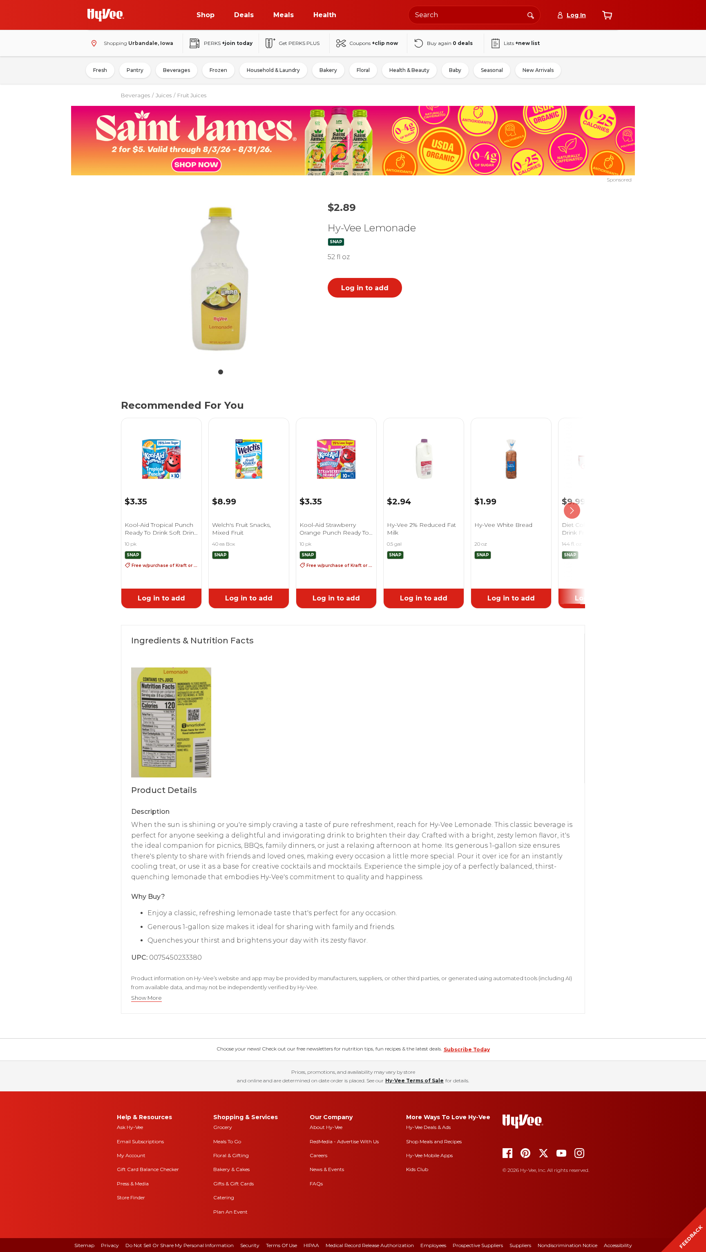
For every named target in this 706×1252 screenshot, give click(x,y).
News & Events (327, 1169)
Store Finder (131, 1197)
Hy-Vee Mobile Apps (429, 1155)
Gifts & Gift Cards (233, 1183)
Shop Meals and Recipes (434, 1141)
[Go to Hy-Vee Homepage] (105, 15)
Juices (164, 95)
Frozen (218, 70)
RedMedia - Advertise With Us (344, 1141)
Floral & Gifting (231, 1155)
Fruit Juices (191, 95)
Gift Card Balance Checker (148, 1169)
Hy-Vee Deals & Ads (428, 1127)
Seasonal (492, 70)
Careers (318, 1155)
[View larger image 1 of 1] (220, 279)
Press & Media (133, 1183)
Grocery (222, 1127)
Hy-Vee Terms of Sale (414, 1080)
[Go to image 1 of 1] (220, 372)
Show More (146, 998)
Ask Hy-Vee (130, 1127)
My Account (131, 1155)
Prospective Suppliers (478, 1245)
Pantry (135, 70)
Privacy (110, 1245)
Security (249, 1245)
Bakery (328, 70)
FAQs (316, 1183)
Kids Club (417, 1169)
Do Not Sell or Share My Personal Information (179, 1245)
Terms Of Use (281, 1245)
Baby (455, 70)
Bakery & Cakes (231, 1169)
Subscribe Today (467, 1049)
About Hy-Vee (326, 1127)
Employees (433, 1245)
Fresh (100, 70)
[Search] (531, 15)
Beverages (176, 70)
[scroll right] (572, 511)
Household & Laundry (273, 70)
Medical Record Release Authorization (370, 1245)
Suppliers (520, 1245)
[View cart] (607, 15)
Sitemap (84, 1245)
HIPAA (311, 1245)
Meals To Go (227, 1141)
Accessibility (618, 1245)
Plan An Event (230, 1212)
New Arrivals (538, 70)
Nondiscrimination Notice (567, 1245)
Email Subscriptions (140, 1141)
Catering (223, 1197)
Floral (363, 70)
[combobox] (474, 15)
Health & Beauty (409, 70)
